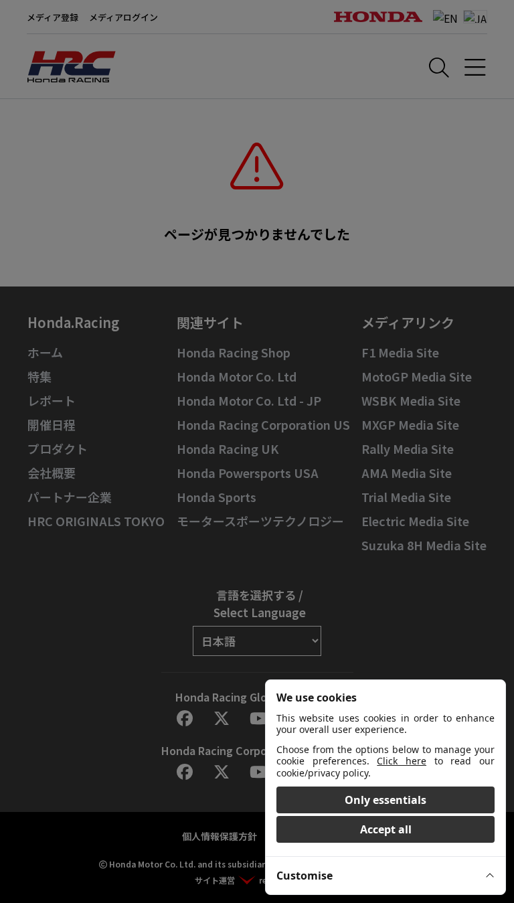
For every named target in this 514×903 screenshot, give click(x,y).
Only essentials (385, 800)
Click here (401, 760)
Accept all (386, 829)
